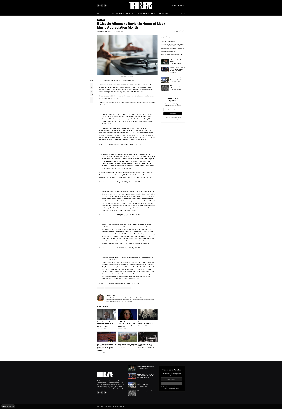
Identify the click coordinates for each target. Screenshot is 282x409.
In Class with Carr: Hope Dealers (168, 41)
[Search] (184, 13)
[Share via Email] (180, 31)
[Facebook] (91, 84)
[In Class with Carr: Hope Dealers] (165, 61)
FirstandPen (175, 74)
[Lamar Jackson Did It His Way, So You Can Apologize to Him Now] (127, 337)
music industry (118, 288)
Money (133, 13)
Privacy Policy (173, 119)
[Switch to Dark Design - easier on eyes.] (182, 13)
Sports (153, 13)
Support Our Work (178, 5)
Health (128, 13)
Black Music (100, 288)
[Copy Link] (183, 31)
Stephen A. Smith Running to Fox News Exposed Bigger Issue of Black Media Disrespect (177, 70)
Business (146, 13)
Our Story (119, 13)
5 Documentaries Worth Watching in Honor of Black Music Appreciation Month (146, 345)
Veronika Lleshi (102, 31)
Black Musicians (109, 288)
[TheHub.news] (141, 5)
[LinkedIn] (91, 91)
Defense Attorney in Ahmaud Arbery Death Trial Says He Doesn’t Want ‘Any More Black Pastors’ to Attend (105, 324)
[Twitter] (91, 87)
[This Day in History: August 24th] (165, 88)
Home (113, 13)
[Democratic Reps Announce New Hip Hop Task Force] (148, 314)
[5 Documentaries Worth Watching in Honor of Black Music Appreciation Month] (148, 337)
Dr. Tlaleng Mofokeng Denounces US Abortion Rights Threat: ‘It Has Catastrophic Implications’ (126, 324)
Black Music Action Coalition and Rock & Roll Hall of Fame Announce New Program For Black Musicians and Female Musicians (106, 347)
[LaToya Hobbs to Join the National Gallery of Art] (165, 80)
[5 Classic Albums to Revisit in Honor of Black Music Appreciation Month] (127, 55)
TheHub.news (104, 406)
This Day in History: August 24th (168, 51)
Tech (159, 13)
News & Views (101, 19)
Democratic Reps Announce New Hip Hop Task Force (146, 322)
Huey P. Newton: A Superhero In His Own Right (172, 54)
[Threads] (91, 101)
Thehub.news (127, 288)
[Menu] (98, 13)
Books (140, 13)
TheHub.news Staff (176, 63)
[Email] (91, 94)
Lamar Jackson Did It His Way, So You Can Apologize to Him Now (127, 344)
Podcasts (165, 13)
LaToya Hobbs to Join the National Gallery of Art (172, 48)
